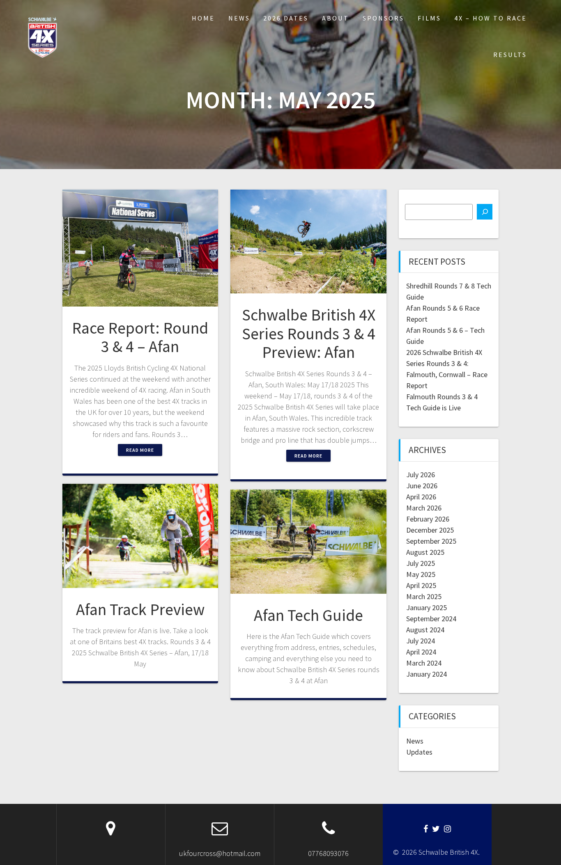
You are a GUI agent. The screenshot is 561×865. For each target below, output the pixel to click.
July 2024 (420, 640)
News (239, 18)
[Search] (484, 212)
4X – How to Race (490, 18)
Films (429, 18)
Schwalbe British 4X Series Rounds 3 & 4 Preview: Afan (308, 333)
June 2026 (421, 485)
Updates (419, 752)
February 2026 (427, 519)
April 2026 (421, 496)
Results (510, 54)
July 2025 (420, 563)
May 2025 (420, 574)
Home (203, 18)
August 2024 (425, 629)
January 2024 (426, 674)
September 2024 (431, 618)
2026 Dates (285, 18)
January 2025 (426, 607)
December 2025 (430, 530)
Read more (140, 450)
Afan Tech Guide (308, 615)
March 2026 (423, 508)
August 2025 (425, 552)
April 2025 (421, 585)
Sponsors (383, 18)
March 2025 (423, 596)
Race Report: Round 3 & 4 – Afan (140, 337)
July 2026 (420, 474)
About (335, 18)
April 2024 (421, 652)
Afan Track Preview (140, 609)
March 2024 (423, 663)
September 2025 (431, 541)
